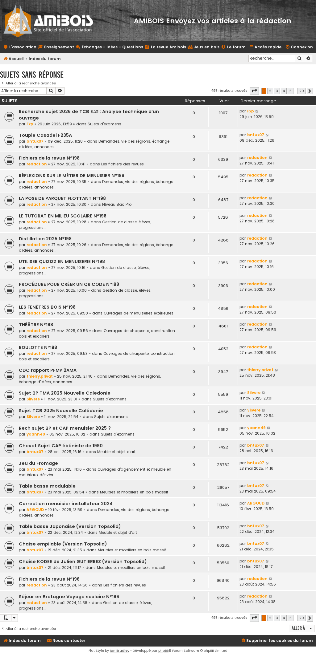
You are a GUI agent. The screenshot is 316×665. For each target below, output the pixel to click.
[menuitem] (203, 47)
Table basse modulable (47, 486)
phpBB (163, 650)
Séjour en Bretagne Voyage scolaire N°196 (69, 597)
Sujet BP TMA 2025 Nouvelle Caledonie (64, 393)
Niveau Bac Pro (116, 204)
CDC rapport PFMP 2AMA (48, 370)
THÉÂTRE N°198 (36, 325)
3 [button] (277, 90)
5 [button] (290, 90)
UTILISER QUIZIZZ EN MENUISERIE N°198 (62, 261)
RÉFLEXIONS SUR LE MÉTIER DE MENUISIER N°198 (71, 175)
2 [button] (270, 90)
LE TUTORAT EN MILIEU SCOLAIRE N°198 (62, 216)
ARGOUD (35, 509)
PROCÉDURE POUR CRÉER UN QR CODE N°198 (69, 284)
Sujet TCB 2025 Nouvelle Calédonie (61, 411)
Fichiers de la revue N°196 (49, 579)
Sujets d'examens (104, 124)
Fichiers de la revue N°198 (49, 158)
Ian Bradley (119, 650)
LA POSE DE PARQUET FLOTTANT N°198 (62, 198)
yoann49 (36, 434)
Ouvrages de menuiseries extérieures (138, 313)
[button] (254, 91)
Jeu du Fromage (38, 463)
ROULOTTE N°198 (38, 347)
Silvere (33, 399)
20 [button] (301, 90)
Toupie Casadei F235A (45, 135)
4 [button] (284, 90)
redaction (37, 164)
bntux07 (35, 141)
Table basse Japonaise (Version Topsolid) (70, 526)
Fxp (30, 124)
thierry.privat (40, 376)
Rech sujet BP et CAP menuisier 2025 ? (65, 428)
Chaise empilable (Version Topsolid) (63, 544)
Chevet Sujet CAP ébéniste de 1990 (61, 446)
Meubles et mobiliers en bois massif (134, 492)
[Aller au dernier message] (257, 111)
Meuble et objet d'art (116, 451)
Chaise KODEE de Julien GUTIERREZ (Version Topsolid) (83, 561)
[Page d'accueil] (52, 21)
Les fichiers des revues (122, 164)
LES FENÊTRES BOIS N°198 (47, 307)
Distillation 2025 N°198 (45, 239)
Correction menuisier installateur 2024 (66, 504)
